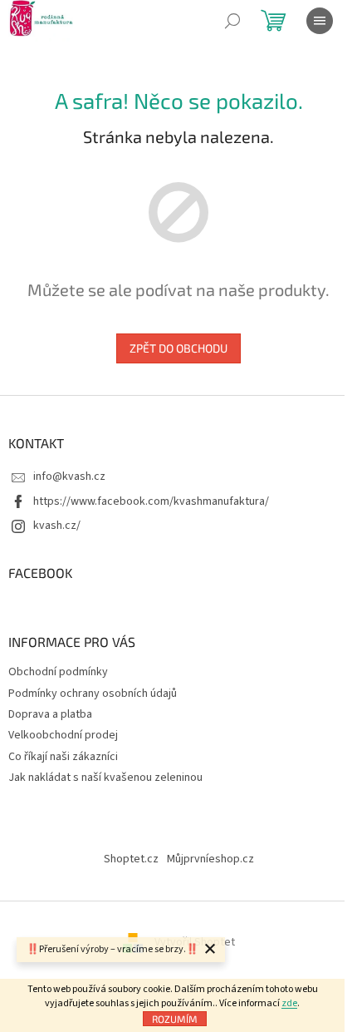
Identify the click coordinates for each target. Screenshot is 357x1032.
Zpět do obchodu (178, 348)
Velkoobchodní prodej (63, 735)
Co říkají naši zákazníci (63, 756)
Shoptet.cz (131, 859)
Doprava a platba (50, 714)
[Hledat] (232, 20)
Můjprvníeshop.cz (210, 859)
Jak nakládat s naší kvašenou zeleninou (105, 777)
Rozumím (175, 1019)
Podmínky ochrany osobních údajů (92, 693)
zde (289, 1003)
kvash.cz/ (57, 525)
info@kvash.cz (69, 476)
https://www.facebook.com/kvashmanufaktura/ (151, 501)
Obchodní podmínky (58, 672)
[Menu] (319, 20)
